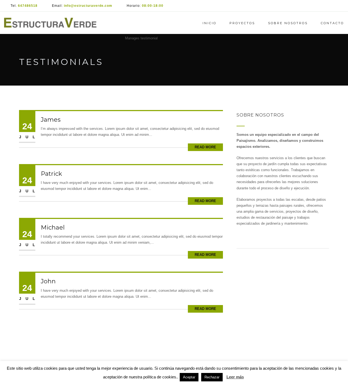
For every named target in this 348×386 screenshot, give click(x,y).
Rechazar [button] (211, 377)
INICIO (209, 23)
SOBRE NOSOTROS (288, 23)
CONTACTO (332, 23)
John (48, 281)
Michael (53, 227)
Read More (205, 147)
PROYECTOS (242, 23)
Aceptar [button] (189, 377)
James (51, 119)
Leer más (235, 377)
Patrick (51, 173)
